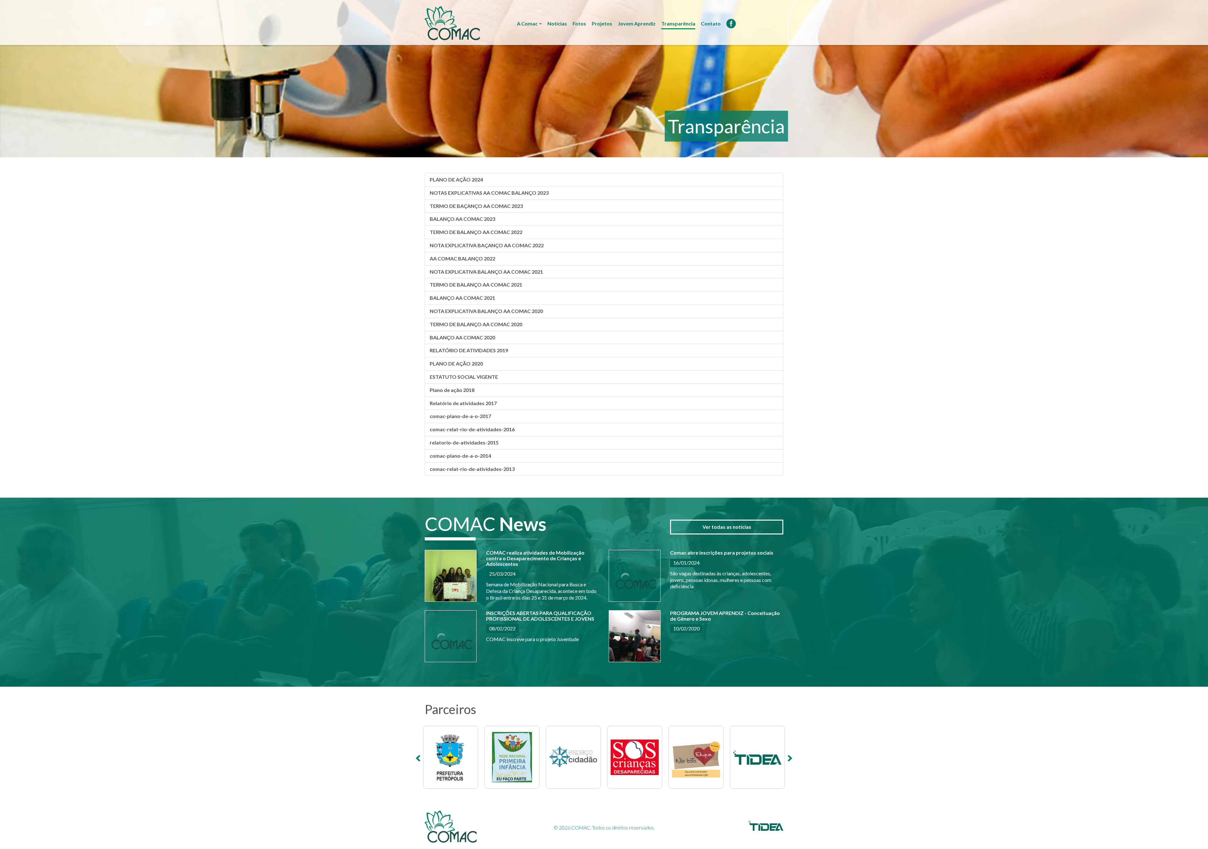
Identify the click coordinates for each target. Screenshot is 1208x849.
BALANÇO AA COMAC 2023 (462, 219)
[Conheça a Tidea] (766, 829)
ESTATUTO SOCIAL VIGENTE (464, 377)
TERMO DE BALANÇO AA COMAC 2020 (476, 324)
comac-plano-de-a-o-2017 (460, 416)
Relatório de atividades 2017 (463, 403)
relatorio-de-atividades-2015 (464, 442)
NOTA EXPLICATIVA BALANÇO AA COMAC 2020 (486, 311)
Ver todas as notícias (726, 527)
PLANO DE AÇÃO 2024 (456, 179)
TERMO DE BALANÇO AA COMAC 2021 (476, 285)
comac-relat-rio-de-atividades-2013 (472, 469)
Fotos (579, 23)
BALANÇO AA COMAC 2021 (462, 298)
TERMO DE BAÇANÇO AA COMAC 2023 (476, 206)
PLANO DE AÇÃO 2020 (456, 363)
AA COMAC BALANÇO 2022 (462, 258)
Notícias (557, 23)
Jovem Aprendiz (637, 23)
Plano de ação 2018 (452, 390)
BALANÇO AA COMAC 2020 (462, 337)
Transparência (678, 23)
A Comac (528, 23)
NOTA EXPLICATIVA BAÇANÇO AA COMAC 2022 (487, 245)
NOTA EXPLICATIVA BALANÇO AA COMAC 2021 (486, 272)
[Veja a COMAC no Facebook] (731, 25)
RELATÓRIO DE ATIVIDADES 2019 (469, 350)
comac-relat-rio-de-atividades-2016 (472, 429)
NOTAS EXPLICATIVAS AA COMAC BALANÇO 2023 (489, 193)
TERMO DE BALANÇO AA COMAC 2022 (476, 232)
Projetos (602, 23)
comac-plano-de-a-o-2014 (460, 456)
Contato (711, 23)
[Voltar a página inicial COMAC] (452, 22)
